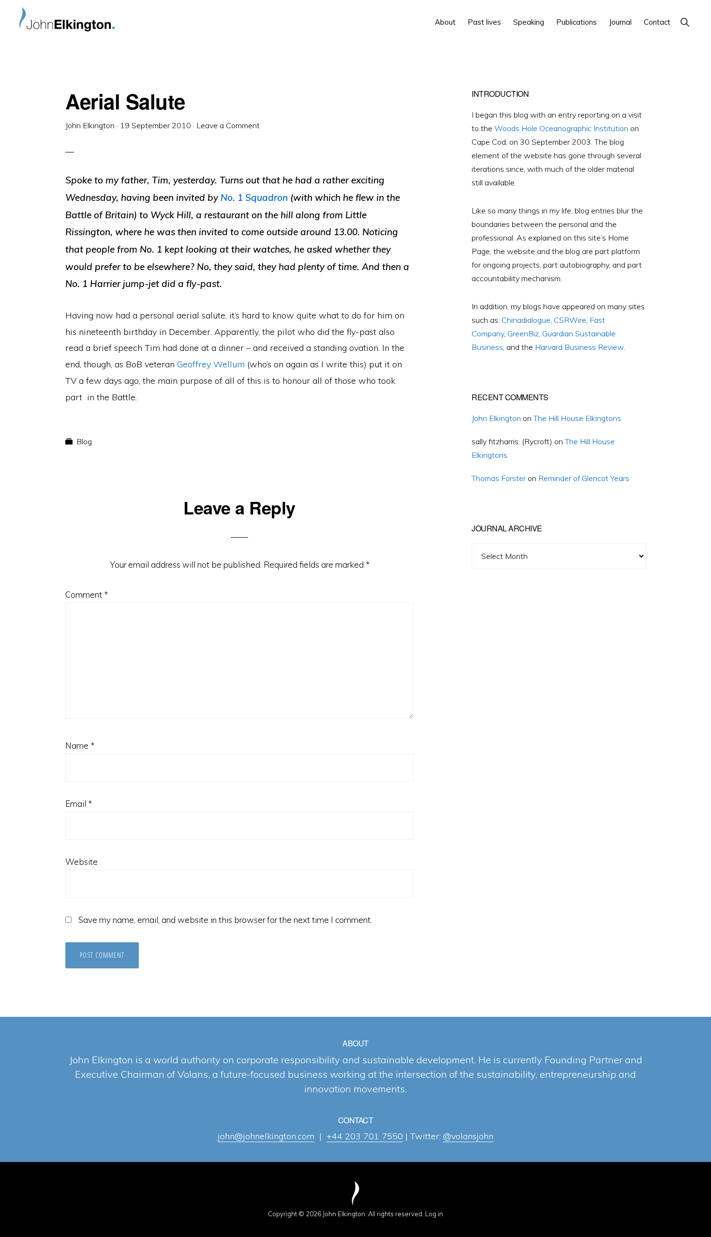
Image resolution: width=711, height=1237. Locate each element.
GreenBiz (523, 333)
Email (78, 804)
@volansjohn (468, 1136)
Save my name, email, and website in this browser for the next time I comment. (225, 920)
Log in (434, 1214)
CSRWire (570, 320)
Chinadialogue (526, 320)
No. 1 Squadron (254, 197)
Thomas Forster (499, 478)
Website (81, 862)
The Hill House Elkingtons (577, 418)
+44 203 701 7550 (364, 1136)
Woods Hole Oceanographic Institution (561, 128)
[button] (685, 22)
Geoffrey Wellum (211, 364)
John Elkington (496, 418)
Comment (86, 594)
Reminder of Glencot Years (583, 478)
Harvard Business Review (579, 347)
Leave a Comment (228, 125)
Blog (84, 441)
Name (79, 745)
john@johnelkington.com (266, 1136)
